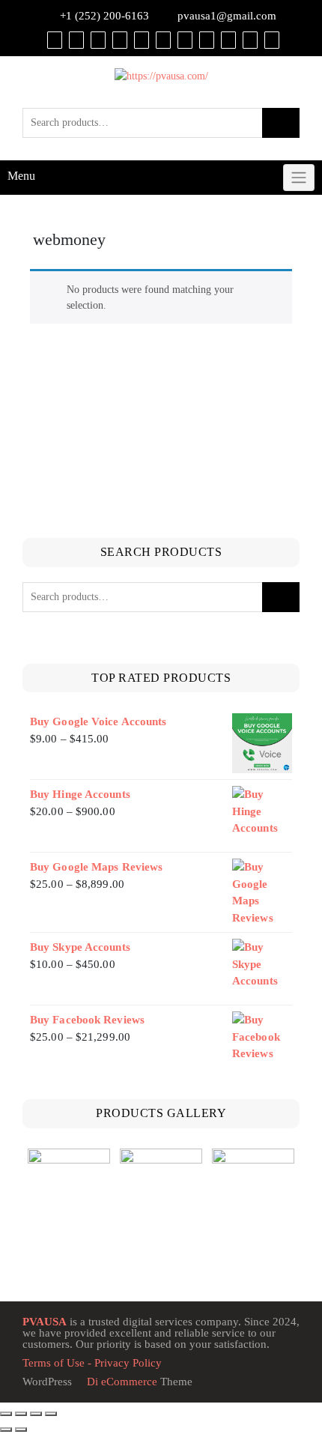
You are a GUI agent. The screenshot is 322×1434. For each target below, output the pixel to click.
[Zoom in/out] (6, 1414)
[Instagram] (206, 40)
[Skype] (250, 40)
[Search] (271, 40)
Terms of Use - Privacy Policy (92, 1363)
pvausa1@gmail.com (226, 16)
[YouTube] (163, 40)
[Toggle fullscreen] (21, 1414)
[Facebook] (119, 40)
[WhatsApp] (228, 40)
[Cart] (76, 40)
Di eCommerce (120, 1382)
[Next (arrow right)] (21, 1429)
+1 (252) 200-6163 (104, 16)
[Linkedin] (184, 40)
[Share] (36, 1414)
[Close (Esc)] (51, 1414)
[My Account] (98, 40)
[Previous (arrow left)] (6, 1429)
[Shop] (54, 40)
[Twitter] (141, 40)
